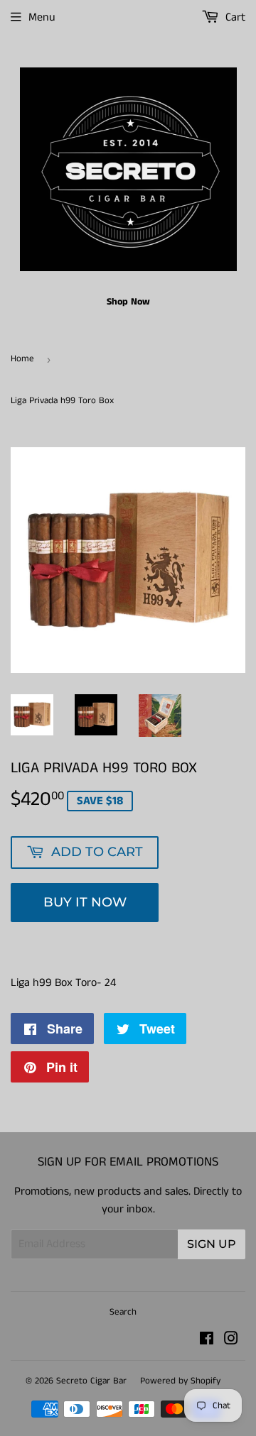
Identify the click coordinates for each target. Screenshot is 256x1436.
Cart (234, 17)
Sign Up (211, 1244)
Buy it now (85, 902)
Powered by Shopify (180, 1381)
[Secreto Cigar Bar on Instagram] (231, 1340)
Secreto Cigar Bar (91, 1381)
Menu (41, 17)
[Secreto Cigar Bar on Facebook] (206, 1340)
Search (123, 1312)
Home (22, 359)
